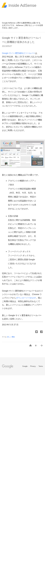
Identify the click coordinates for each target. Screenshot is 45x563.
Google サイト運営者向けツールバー (18, 53)
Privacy (33, 366)
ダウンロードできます (26, 298)
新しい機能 (11, 337)
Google (25, 366)
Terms (40, 366)
